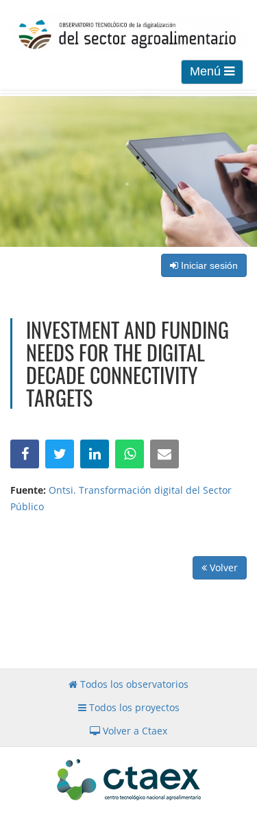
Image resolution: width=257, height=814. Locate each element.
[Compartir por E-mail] (164, 454)
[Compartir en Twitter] (59, 454)
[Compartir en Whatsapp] (129, 454)
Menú (207, 71)
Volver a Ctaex (133, 730)
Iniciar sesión (208, 265)
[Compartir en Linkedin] (94, 454)
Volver (222, 567)
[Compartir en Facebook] (24, 454)
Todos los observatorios (132, 684)
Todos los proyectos (133, 707)
